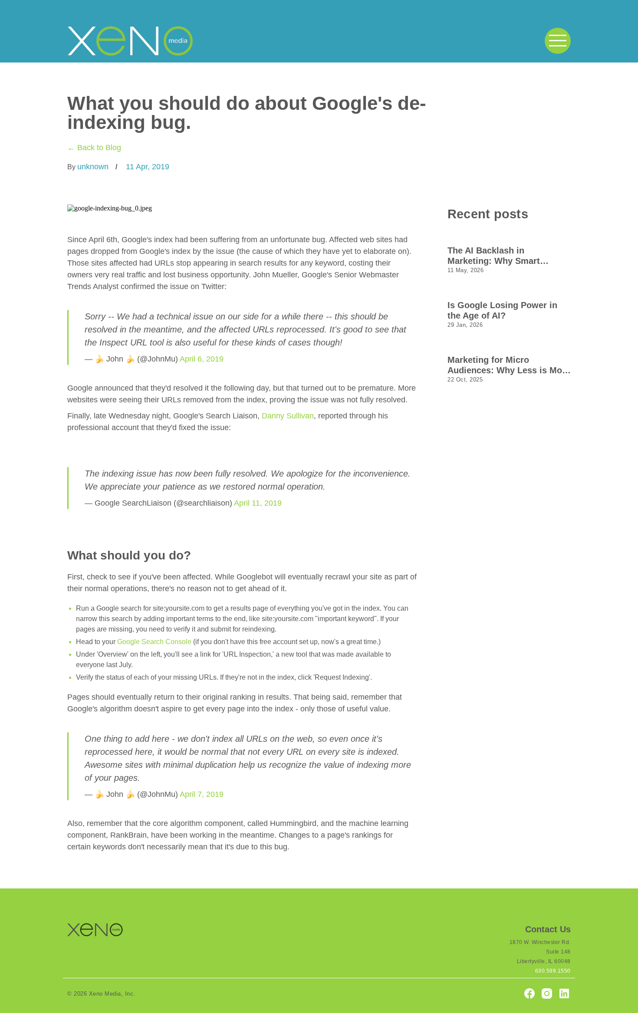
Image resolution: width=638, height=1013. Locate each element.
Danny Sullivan (288, 415)
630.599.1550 (553, 971)
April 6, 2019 (202, 359)
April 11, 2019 (258, 503)
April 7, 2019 (202, 794)
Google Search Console (154, 641)
